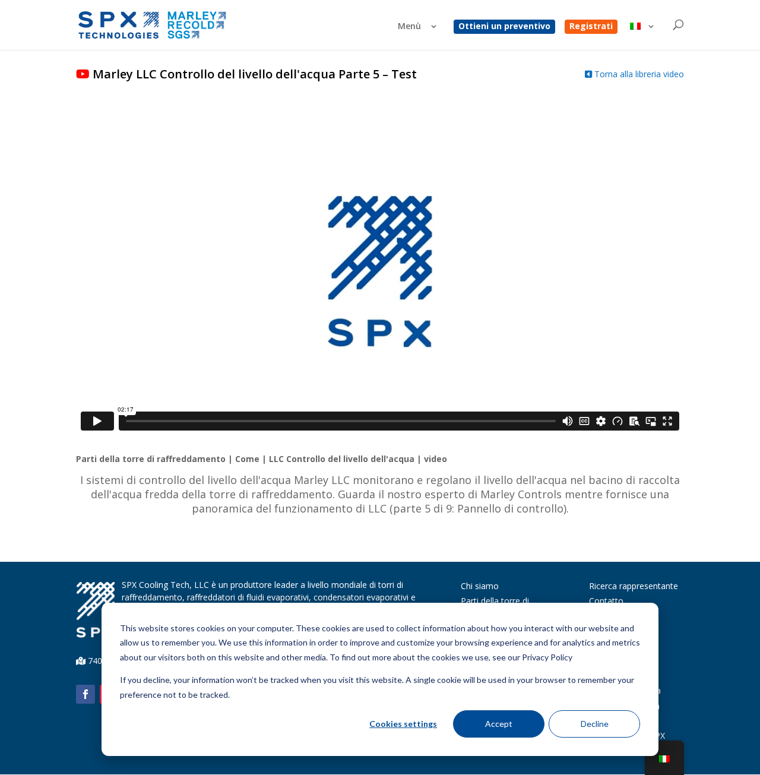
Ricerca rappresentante (633, 585)
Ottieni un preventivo (504, 26)
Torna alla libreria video (638, 74)
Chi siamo (480, 585)
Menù (409, 26)
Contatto (606, 600)
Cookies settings (403, 724)
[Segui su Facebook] (85, 694)
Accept (498, 724)
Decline (595, 724)
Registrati (591, 26)
